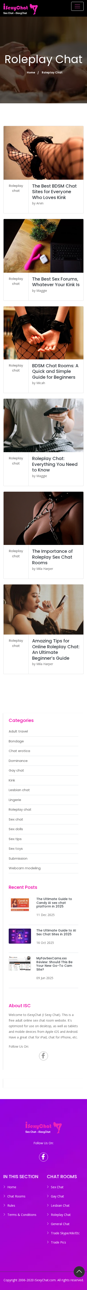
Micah (40, 383)
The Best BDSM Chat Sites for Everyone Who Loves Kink (54, 192)
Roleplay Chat (61, 1215)
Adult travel (18, 731)
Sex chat (16, 819)
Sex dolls (16, 829)
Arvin (40, 203)
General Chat (60, 1224)
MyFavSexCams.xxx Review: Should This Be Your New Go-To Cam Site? (54, 964)
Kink (12, 780)
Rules (11, 1205)
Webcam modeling (25, 868)
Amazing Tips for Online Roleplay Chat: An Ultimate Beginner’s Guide (55, 649)
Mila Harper (44, 568)
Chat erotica (19, 750)
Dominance (18, 760)
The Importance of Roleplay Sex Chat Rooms (52, 557)
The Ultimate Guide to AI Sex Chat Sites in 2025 (56, 932)
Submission (18, 858)
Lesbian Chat (60, 1205)
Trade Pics (58, 1242)
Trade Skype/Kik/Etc (65, 1233)
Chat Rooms (16, 1196)
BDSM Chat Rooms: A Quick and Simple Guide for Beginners (55, 371)
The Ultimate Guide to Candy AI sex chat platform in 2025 (54, 903)
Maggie (41, 290)
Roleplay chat (16, 188)
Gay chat (16, 770)
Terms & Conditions (21, 1215)
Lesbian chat (19, 790)
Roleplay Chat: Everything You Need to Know (55, 464)
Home (31, 72)
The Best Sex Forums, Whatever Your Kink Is (56, 282)
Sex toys (16, 848)
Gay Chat (57, 1196)
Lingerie (15, 799)
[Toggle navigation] (77, 6)
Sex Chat (57, 1187)
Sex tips (15, 838)
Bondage (16, 741)
